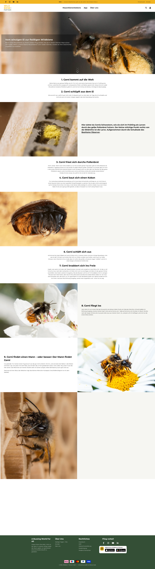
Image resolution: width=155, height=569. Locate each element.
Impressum (82, 542)
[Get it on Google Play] (121, 550)
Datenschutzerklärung (85, 546)
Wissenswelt (141, 2)
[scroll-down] (77, 72)
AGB (80, 544)
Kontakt (148, 2)
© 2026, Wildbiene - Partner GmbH (67, 565)
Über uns (94, 8)
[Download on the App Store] (110, 550)
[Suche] (146, 8)
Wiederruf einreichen (85, 550)
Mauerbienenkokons (72, 8)
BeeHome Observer (91, 132)
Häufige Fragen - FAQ (61, 542)
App (85, 8)
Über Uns (57, 546)
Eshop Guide (93, 565)
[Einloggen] (150, 8)
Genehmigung (83, 548)
